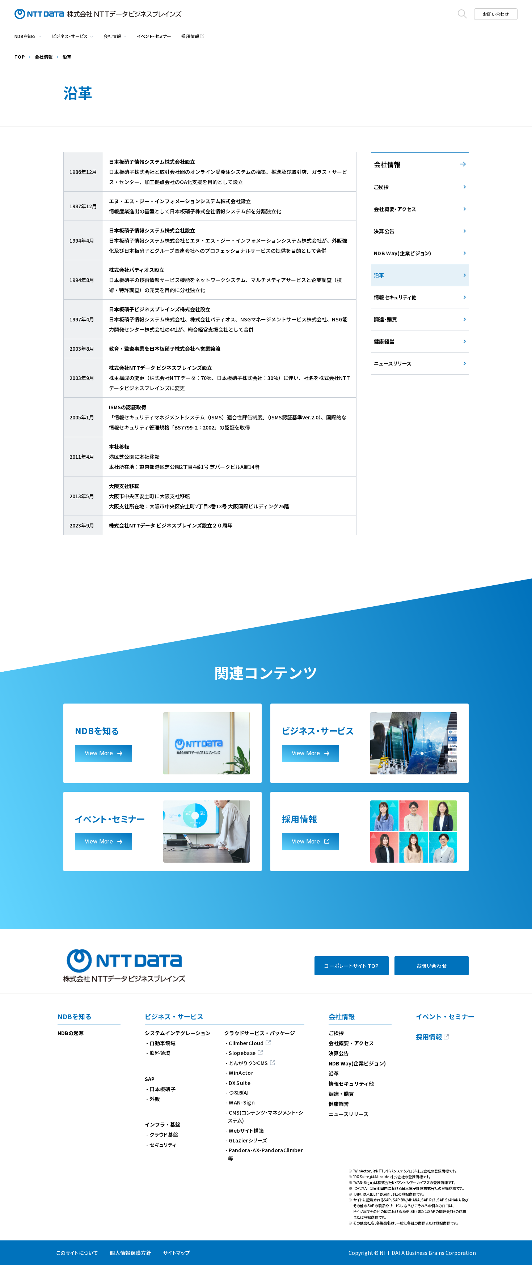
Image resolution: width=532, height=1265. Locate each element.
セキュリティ (162, 1144)
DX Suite (239, 1082)
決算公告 (339, 1053)
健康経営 (339, 1103)
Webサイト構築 (246, 1130)
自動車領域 (162, 1043)
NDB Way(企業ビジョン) (357, 1063)
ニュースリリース (348, 1113)
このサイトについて (77, 1252)
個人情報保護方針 (130, 1252)
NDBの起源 (71, 1033)
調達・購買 (341, 1093)
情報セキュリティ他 (351, 1083)
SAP (150, 1078)
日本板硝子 (162, 1089)
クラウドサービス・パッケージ (259, 1033)
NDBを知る (25, 36)
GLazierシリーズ (248, 1140)
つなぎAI (239, 1092)
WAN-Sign (242, 1102)
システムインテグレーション (178, 1033)
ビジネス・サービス (70, 36)
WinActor (241, 1072)
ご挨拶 (336, 1033)
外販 (154, 1098)
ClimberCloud (246, 1043)
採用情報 (190, 36)
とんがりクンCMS (248, 1063)
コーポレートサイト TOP (351, 965)
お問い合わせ (496, 14)
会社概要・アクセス (351, 1043)
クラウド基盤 (163, 1134)
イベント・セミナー (154, 36)
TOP (19, 57)
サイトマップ (176, 1252)
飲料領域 (159, 1052)
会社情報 (112, 36)
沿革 (334, 1073)
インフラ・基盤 (162, 1124)
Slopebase (242, 1052)
